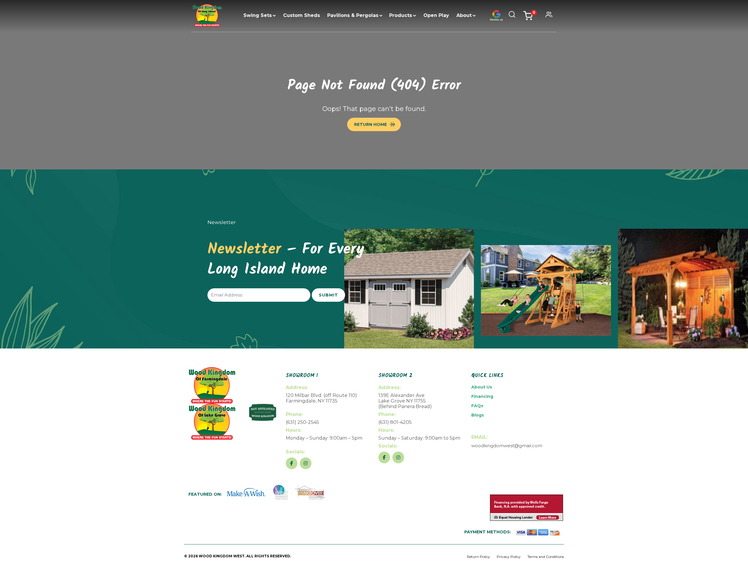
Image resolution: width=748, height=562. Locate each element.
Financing (482, 396)
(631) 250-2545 (302, 422)
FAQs (477, 405)
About (464, 15)
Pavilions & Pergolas (352, 15)
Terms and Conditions (545, 556)
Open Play (436, 15)
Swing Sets (257, 15)
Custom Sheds (301, 15)
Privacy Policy (509, 556)
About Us (481, 387)
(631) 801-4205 (395, 422)
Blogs (477, 415)
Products (400, 15)
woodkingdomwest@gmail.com (506, 445)
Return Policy (478, 556)
